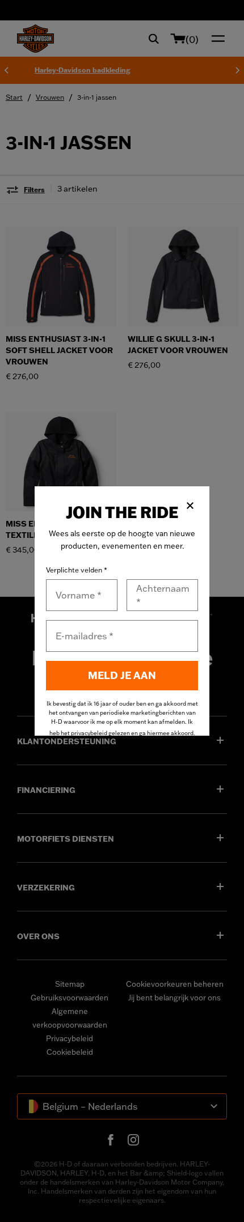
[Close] (190, 505)
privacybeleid (89, 733)
